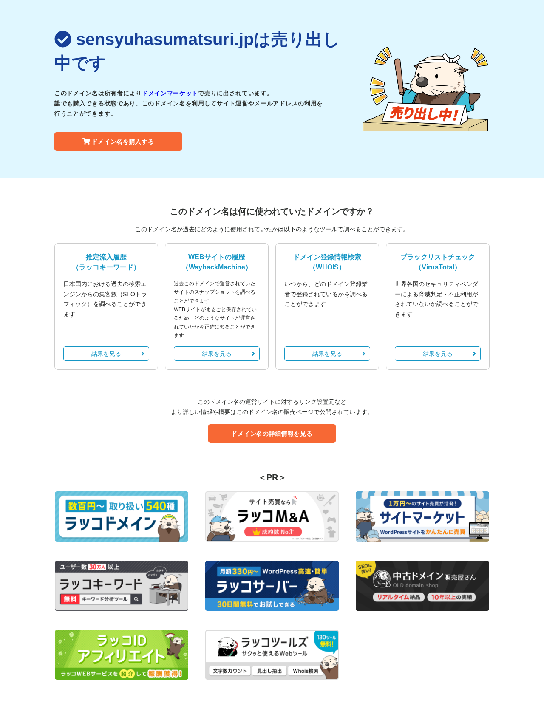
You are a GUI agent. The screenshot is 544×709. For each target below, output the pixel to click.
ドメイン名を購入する (123, 141)
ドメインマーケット (170, 93)
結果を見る (106, 353)
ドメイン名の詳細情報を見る (271, 433)
